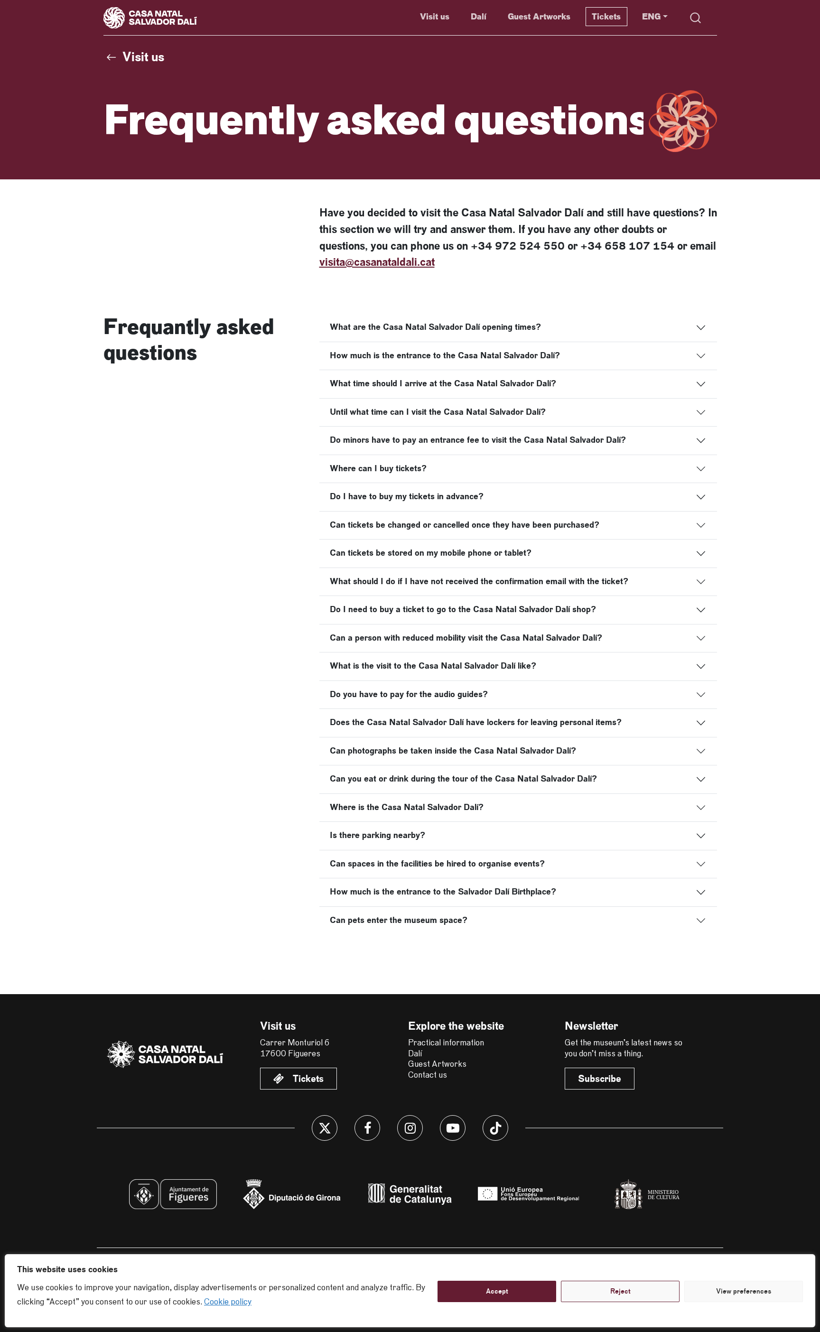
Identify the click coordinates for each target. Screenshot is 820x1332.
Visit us (434, 16)
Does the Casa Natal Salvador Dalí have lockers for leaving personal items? (476, 722)
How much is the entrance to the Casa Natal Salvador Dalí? (445, 355)
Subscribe (599, 1078)
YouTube (453, 1128)
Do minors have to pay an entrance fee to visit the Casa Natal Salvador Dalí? (478, 440)
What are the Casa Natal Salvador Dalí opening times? (435, 327)
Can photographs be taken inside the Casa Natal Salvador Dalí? (453, 750)
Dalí (478, 16)
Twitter (324, 1128)
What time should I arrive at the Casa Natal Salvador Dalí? (443, 383)
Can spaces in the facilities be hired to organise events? (437, 863)
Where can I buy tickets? (378, 468)
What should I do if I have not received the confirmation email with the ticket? (479, 581)
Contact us (427, 1075)
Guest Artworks (539, 16)
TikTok (495, 1128)
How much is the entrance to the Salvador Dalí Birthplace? (443, 891)
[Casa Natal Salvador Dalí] (165, 1054)
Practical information (446, 1043)
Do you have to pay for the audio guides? (409, 694)
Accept (497, 1291)
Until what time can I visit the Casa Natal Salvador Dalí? (438, 412)
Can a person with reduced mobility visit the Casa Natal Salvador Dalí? (466, 638)
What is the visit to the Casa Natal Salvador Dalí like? (433, 666)
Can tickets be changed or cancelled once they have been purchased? (464, 525)
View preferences (743, 1291)
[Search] (695, 17)
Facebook (367, 1128)
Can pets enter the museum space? (398, 920)
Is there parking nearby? (377, 835)
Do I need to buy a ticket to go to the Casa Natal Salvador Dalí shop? (463, 609)
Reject (620, 1291)
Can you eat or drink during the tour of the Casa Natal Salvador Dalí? (463, 778)
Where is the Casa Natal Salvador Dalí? (407, 807)
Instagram (410, 1128)
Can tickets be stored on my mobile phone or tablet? (430, 553)
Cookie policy (228, 1302)
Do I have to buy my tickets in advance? (407, 496)
